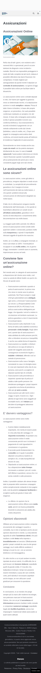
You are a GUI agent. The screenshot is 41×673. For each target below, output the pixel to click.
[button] (33, 13)
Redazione (7, 668)
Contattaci (34, 653)
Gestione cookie (36, 670)
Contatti (34, 668)
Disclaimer (26, 668)
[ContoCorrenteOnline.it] (4, 13)
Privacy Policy (17, 668)
